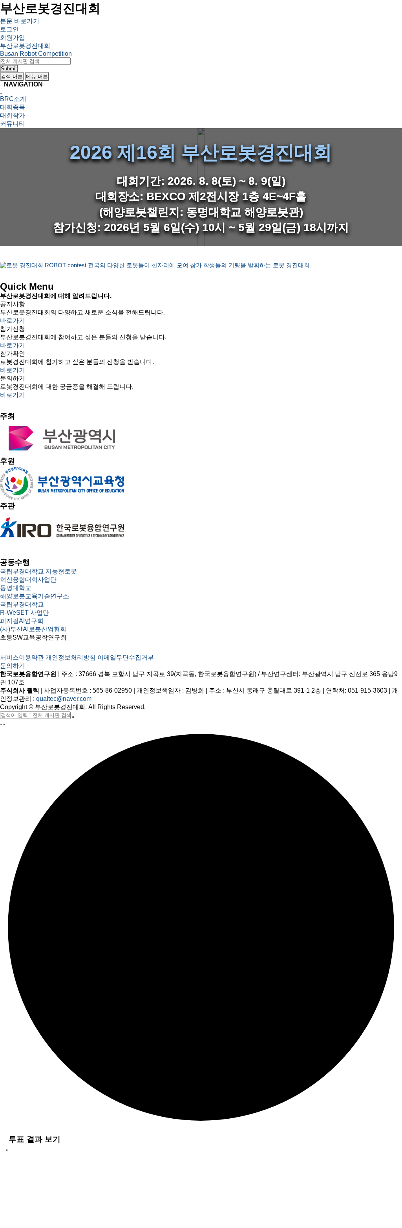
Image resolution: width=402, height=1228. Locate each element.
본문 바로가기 (19, 21)
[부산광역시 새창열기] (62, 438)
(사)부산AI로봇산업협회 (33, 629)
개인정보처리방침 (71, 657)
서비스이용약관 (22, 657)
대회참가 (12, 115)
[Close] (1, 93)
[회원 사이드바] (1, 724)
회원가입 (12, 37)
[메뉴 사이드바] (4, 724)
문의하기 (12, 665)
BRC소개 (13, 99)
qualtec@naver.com (63, 698)
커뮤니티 (12, 123)
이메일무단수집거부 (125, 657)
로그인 (9, 29)
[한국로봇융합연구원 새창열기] (62, 528)
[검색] (73, 717)
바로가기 (12, 320)
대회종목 (12, 107)
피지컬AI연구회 (22, 621)
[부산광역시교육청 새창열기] (62, 483)
